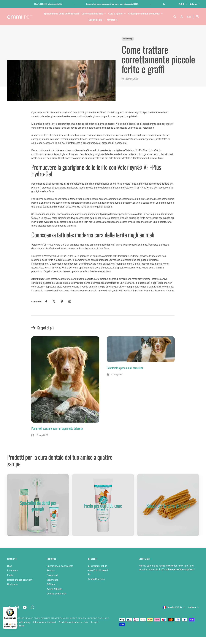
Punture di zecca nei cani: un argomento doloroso (57, 428)
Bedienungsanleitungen (19, 579)
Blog (9, 566)
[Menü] (15, 608)
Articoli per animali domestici (144, 13)
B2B (189, 16)
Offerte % (112, 19)
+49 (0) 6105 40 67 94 (98, 572)
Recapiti (94, 622)
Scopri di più (95, 19)
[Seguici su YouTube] (25, 607)
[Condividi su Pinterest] (62, 302)
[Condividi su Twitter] (54, 302)
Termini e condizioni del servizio (73, 622)
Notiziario (12, 584)
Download (52, 575)
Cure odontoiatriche (92, 13)
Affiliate (51, 584)
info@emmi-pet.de (97, 566)
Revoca (51, 570)
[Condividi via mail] (70, 302)
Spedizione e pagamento (60, 566)
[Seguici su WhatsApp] (32, 607)
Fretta (10, 575)
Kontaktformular (96, 579)
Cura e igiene (115, 13)
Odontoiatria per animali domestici (125, 368)
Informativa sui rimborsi (44, 622)
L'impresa (12, 570)
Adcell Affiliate (54, 589)
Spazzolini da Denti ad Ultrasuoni (61, 13)
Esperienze (52, 579)
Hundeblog (127, 39)
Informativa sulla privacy (18, 622)
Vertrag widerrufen (56, 593)
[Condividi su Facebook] (46, 302)
